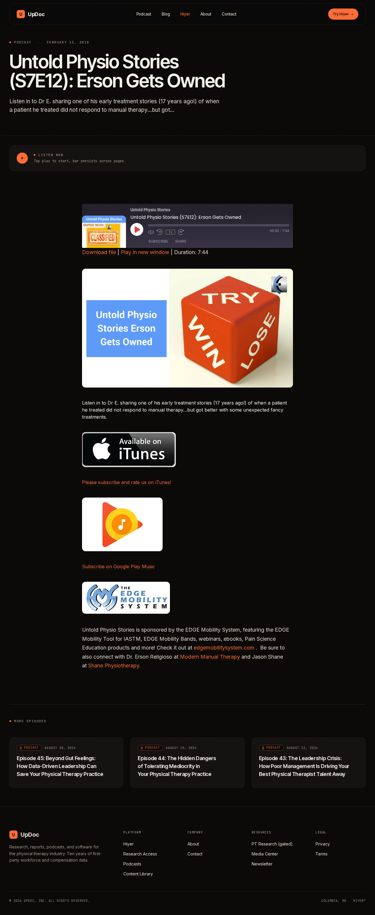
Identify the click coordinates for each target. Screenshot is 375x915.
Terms (322, 853)
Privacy (323, 843)
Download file (99, 252)
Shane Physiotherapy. (114, 665)
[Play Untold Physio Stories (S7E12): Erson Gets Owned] (22, 158)
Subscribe (158, 241)
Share (180, 241)
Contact (229, 14)
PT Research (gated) (272, 843)
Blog (166, 14)
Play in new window (145, 252)
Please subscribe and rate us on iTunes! (126, 482)
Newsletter (262, 863)
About (205, 14)
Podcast (144, 14)
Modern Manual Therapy (210, 657)
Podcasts (132, 863)
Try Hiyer (343, 13)
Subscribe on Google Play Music (118, 566)
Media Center (265, 853)
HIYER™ (359, 901)
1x (170, 232)
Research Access (140, 853)
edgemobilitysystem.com (224, 648)
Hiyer (185, 14)
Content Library (138, 873)
